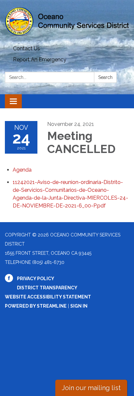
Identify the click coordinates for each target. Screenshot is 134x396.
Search (105, 77)
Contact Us (26, 48)
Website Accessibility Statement (48, 296)
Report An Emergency (39, 59)
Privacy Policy (35, 278)
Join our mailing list (91, 388)
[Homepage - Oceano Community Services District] (67, 22)
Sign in (78, 306)
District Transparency (47, 287)
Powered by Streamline (36, 306)
